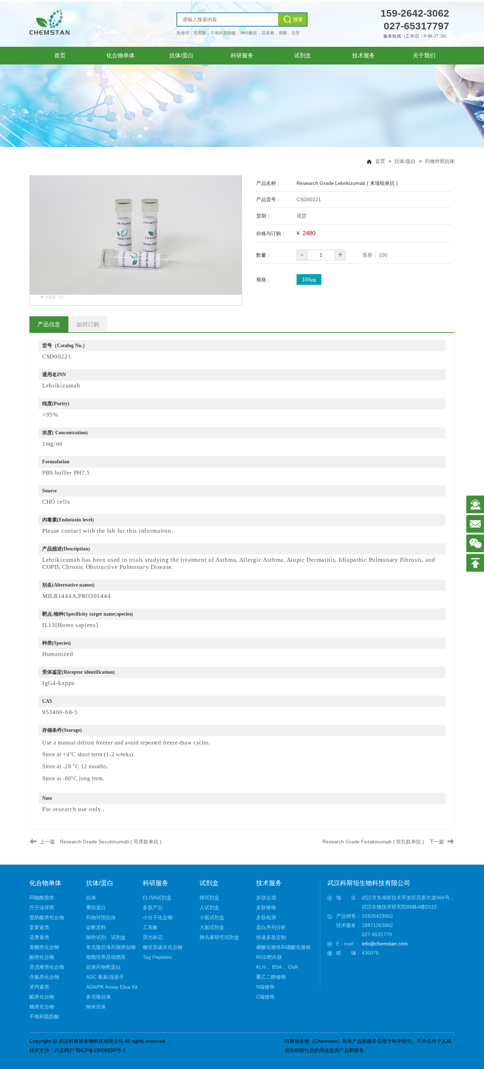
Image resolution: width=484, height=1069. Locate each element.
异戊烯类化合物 (46, 967)
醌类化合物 (41, 997)
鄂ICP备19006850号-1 (100, 1050)
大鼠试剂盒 (211, 927)
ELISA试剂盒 (157, 897)
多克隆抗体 (98, 997)
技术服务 (269, 883)
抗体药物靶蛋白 (103, 967)
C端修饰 (265, 997)
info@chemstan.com (385, 943)
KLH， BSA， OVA (277, 967)
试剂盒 (209, 883)
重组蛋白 (96, 907)
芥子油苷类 (41, 907)
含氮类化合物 (44, 977)
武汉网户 (64, 1050)
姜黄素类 (39, 927)
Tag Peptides (157, 957)
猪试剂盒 (209, 897)
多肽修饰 (266, 907)
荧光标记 (153, 937)
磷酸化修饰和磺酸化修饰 (283, 947)
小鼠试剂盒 (211, 917)
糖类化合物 (41, 1006)
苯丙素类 (39, 987)
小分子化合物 (158, 917)
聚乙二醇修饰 (271, 977)
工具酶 (150, 927)
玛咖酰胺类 (41, 897)
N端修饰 (265, 987)
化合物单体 (45, 883)
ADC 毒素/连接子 (105, 977)
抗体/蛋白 (405, 161)
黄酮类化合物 (44, 947)
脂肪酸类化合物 (46, 917)
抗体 (91, 897)
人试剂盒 (209, 907)
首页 (380, 161)
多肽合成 (266, 897)
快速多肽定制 (271, 937)
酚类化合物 (41, 957)
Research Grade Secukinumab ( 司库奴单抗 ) (111, 841)
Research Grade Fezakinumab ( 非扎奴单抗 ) (373, 841)
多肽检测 (266, 917)
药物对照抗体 (440, 161)
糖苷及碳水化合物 (162, 947)
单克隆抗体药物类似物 (111, 947)
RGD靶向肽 (269, 957)
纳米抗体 (96, 1006)
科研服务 (155, 883)
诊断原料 (96, 927)
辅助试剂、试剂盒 (106, 937)
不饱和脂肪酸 (44, 1016)
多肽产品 (153, 907)
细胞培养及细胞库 (106, 957)
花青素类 (39, 937)
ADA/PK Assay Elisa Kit (111, 987)
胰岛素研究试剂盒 (219, 937)
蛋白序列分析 (271, 927)
